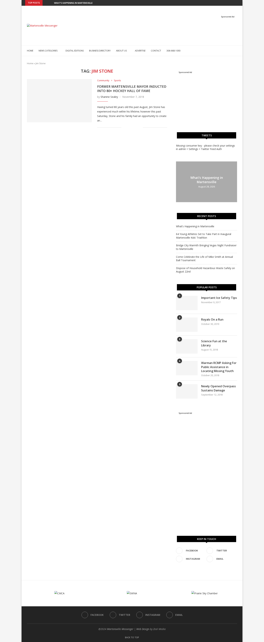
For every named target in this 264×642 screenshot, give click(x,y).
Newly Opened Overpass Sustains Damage (218, 388)
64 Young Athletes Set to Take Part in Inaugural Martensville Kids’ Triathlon (203, 235)
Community (103, 80)
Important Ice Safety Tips (219, 298)
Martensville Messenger (120, 629)
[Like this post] (124, 127)
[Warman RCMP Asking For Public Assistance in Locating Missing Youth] (187, 368)
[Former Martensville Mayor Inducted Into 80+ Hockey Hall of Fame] (59, 100)
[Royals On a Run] (187, 325)
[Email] (238, 3)
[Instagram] (234, 3)
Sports (117, 80)
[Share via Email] (140, 127)
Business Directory (100, 50)
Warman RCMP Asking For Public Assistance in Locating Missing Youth (219, 367)
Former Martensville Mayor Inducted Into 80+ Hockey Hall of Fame (131, 88)
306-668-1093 (173, 50)
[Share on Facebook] (129, 127)
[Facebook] (225, 3)
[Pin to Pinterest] (136, 127)
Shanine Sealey (109, 96)
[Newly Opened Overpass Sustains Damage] (187, 391)
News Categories (48, 50)
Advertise (140, 50)
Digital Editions (75, 50)
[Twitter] (230, 3)
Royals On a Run (212, 319)
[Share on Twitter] (132, 127)
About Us (121, 50)
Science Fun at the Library (214, 343)
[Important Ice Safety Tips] (187, 303)
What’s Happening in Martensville (73, 2)
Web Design (142, 629)
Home (30, 50)
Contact (156, 50)
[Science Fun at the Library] (187, 346)
